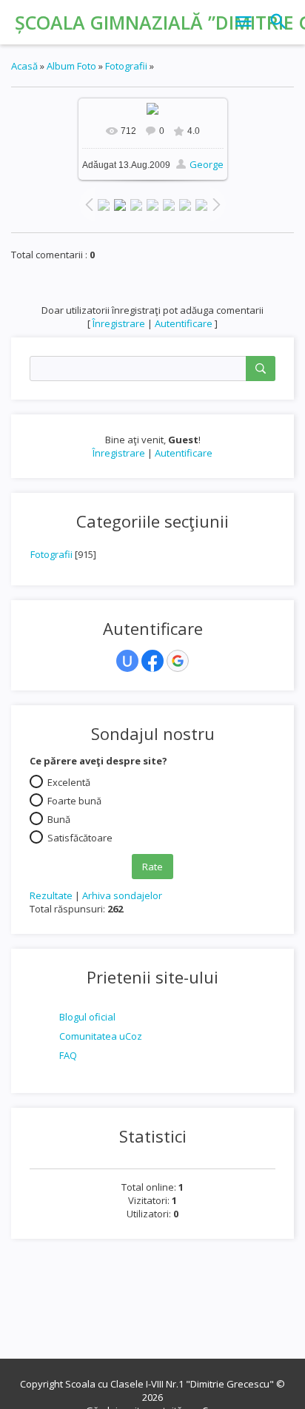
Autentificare (183, 453)
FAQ (68, 1055)
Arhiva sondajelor (122, 895)
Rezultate (51, 895)
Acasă (24, 66)
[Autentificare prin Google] (178, 661)
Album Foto (71, 66)
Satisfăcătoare (80, 837)
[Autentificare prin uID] (127, 661)
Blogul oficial (87, 1016)
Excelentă (68, 782)
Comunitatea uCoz (100, 1036)
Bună (58, 819)
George (207, 164)
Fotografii (51, 554)
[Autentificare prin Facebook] (152, 661)
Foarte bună (74, 800)
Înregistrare (119, 453)
